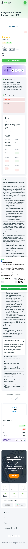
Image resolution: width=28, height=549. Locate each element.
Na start (6, 513)
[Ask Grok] (19, 70)
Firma (5, 523)
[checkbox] (2, 279)
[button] (3, 259)
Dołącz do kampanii (15, 60)
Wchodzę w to (14, 475)
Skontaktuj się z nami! (10, 528)
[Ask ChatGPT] (16, 440)
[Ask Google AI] (16, 70)
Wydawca (4, 8)
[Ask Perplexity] (22, 70)
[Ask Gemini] (19, 440)
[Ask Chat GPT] (12, 70)
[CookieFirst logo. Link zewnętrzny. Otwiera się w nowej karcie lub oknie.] (1, 261)
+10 (17, 49)
